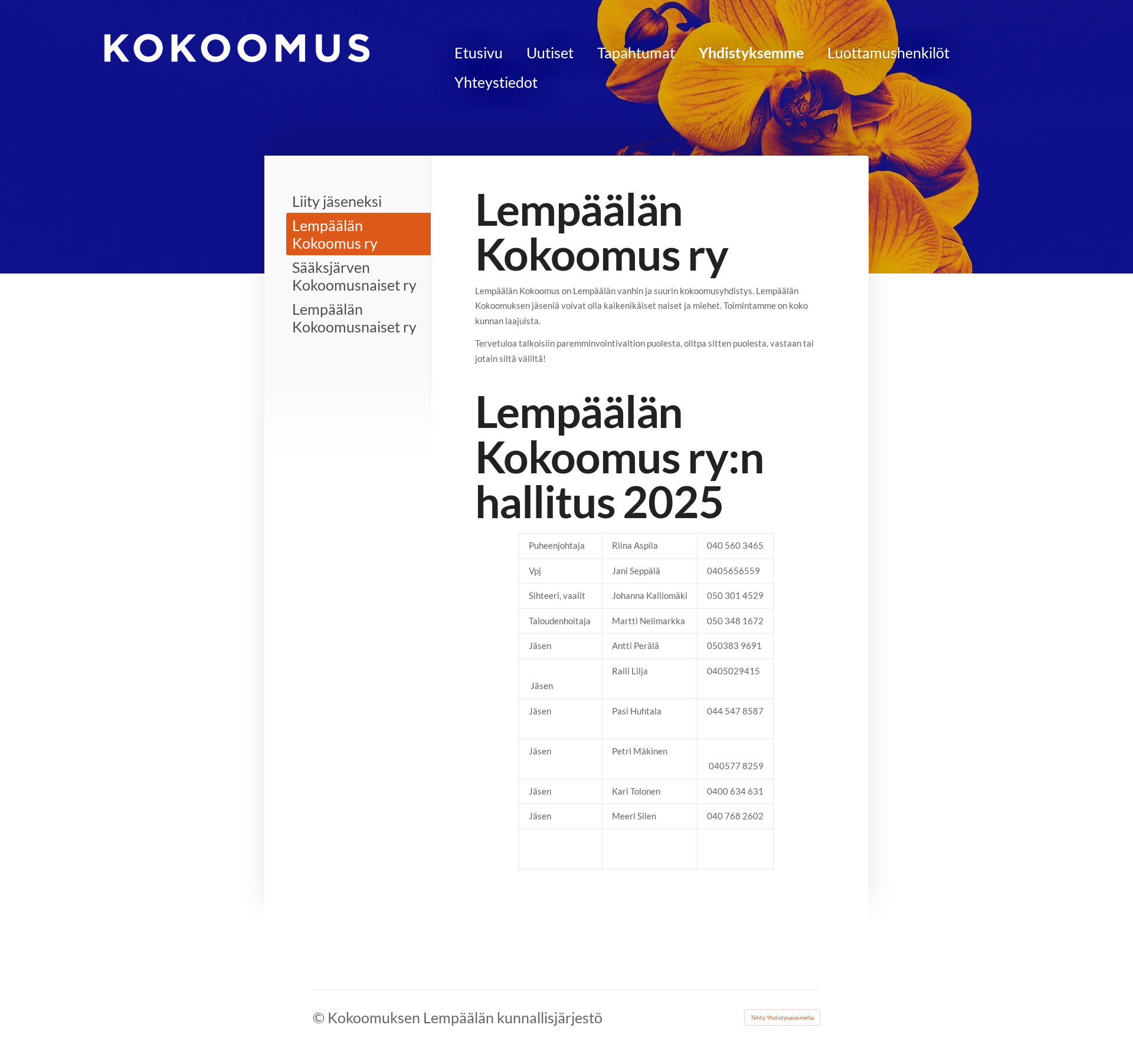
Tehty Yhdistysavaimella (782, 1017)
